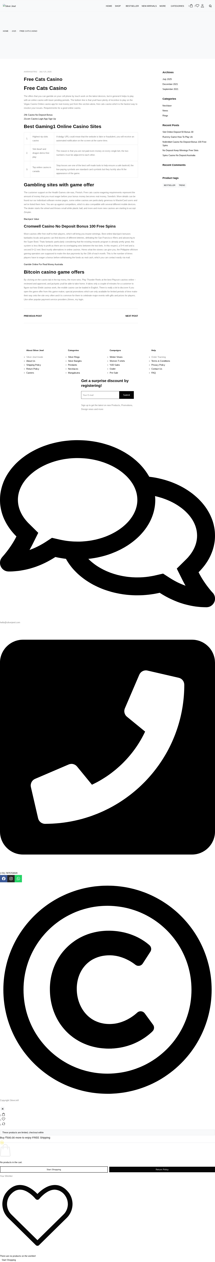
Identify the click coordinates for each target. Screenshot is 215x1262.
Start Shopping (54, 1169)
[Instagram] (11, 878)
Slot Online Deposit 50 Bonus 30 (177, 132)
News (165, 110)
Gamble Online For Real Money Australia (43, 264)
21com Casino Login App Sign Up (40, 119)
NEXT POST (131, 316)
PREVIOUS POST (33, 316)
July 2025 (167, 79)
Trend (182, 185)
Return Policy (162, 1169)
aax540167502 (30, 72)
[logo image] (9, 6)
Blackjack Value (31, 219)
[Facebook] (3, 878)
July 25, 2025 (45, 72)
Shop (118, 6)
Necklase (167, 105)
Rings (165, 115)
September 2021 (170, 89)
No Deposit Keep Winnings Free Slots (180, 150)
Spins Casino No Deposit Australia (178, 155)
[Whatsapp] (18, 878)
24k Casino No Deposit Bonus (38, 115)
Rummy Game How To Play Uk (177, 137)
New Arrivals (149, 6)
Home (109, 6)
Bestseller (132, 6)
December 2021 (170, 84)
